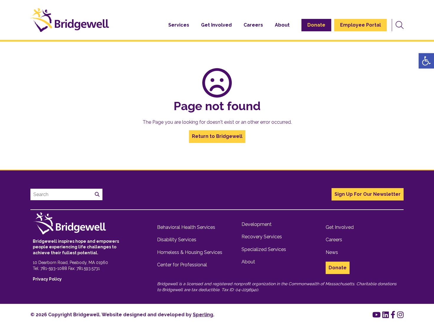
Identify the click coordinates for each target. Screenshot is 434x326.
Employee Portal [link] (360, 25)
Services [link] (178, 25)
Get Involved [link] (216, 25)
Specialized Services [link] (264, 249)
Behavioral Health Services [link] (186, 227)
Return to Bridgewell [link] (217, 136)
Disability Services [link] (176, 239)
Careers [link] (253, 25)
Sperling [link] (203, 314)
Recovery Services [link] (262, 236)
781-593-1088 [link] (53, 268)
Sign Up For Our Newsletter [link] (368, 194)
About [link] (282, 25)
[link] (426, 61)
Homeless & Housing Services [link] (189, 252)
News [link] (332, 252)
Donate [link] (316, 25)
